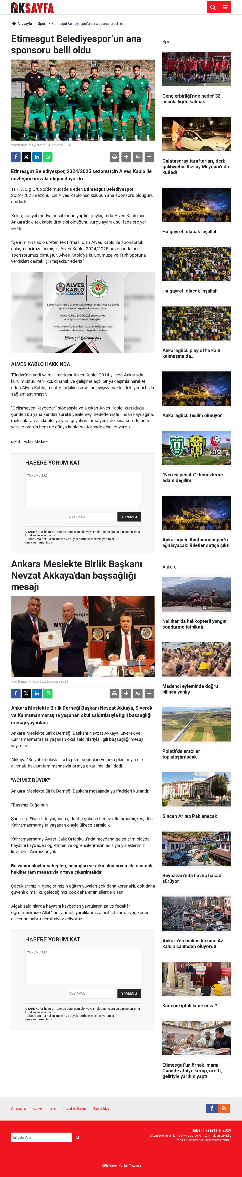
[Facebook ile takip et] (212, 1108)
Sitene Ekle (101, 1108)
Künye (37, 1108)
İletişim (54, 1108)
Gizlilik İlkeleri (76, 1108)
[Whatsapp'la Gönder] (47, 157)
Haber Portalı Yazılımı (125, 1165)
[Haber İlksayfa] (32, 6)
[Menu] (225, 7)
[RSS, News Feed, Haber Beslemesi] (224, 1108)
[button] (126, 157)
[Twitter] (26, 157)
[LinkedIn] (37, 157)
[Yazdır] (114, 157)
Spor (42, 24)
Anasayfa (24, 24)
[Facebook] (16, 157)
